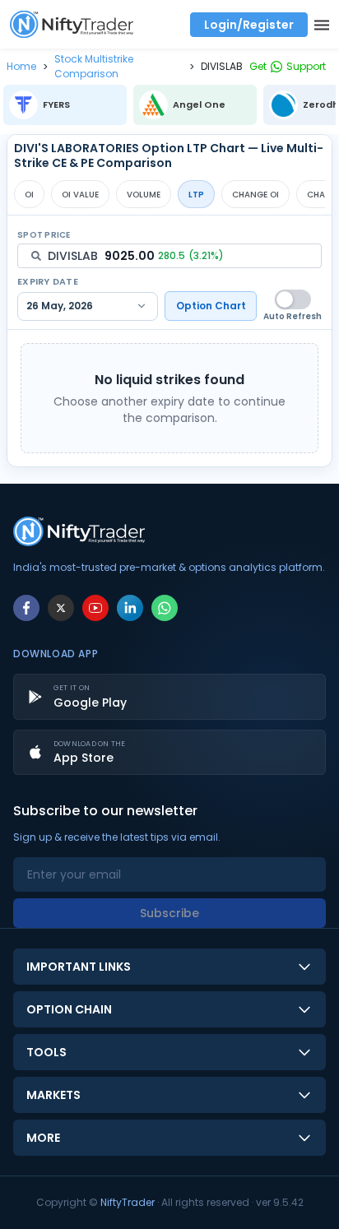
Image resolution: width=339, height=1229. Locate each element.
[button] (21, 66)
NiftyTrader (127, 1202)
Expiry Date (47, 281)
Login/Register (249, 24)
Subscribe (169, 913)
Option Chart (211, 306)
